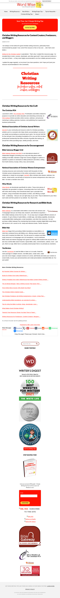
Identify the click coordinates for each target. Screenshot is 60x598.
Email (21, 492)
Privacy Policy (30, 589)
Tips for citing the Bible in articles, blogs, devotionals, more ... (20, 304)
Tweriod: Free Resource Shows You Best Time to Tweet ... (19, 312)
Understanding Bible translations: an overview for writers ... (19, 300)
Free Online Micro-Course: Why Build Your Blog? (16, 288)
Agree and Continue (47, 1)
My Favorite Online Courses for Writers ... (14, 271)
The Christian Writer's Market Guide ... (13, 292)
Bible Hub (5, 231)
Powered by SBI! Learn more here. (30, 324)
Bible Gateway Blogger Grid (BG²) (12, 153)
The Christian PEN (18, 113)
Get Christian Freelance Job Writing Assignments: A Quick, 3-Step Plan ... (23, 296)
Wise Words (5, 187)
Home (6, 11)
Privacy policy (38, 1)
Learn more (50, 586)
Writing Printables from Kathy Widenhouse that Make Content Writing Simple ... (25, 279)
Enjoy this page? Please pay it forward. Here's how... (30, 334)
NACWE (26, 175)
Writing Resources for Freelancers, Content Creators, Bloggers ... (21, 316)
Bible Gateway (6, 210)
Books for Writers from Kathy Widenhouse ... (15, 275)
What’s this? (4, 329)
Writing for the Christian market (11, 54)
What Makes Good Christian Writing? (13, 308)
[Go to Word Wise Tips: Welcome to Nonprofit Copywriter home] (30, 9)
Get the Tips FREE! (30, 27)
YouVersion (10, 251)
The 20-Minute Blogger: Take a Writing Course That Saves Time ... (21, 283)
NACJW (4, 130)
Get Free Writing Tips (30, 448)
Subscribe (25, 502)
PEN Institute (6, 118)
